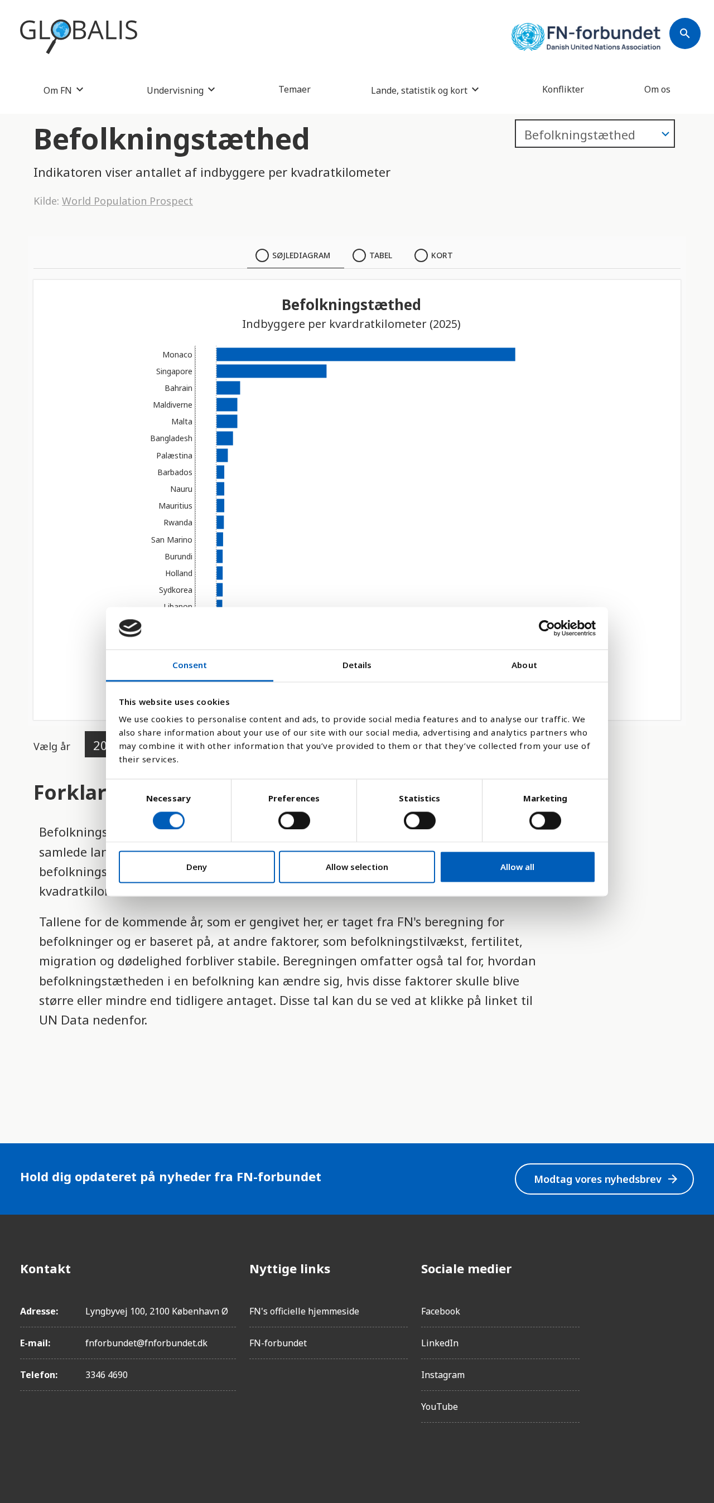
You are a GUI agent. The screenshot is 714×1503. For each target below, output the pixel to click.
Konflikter (563, 89)
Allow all (517, 867)
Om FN (58, 90)
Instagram (443, 1375)
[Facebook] (685, 1268)
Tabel (380, 255)
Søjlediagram (301, 255)
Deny (196, 867)
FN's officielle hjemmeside (304, 1311)
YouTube (439, 1406)
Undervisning (175, 90)
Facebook (440, 1311)
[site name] (78, 37)
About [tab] (524, 665)
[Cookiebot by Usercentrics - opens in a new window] (547, 628)
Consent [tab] (190, 665)
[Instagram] (685, 1299)
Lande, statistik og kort (419, 90)
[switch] (294, 820)
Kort (442, 255)
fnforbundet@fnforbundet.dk (146, 1343)
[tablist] (357, 255)
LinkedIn (440, 1343)
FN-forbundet (278, 1343)
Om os (657, 89)
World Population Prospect (127, 200)
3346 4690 (106, 1375)
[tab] (295, 255)
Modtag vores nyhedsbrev (606, 1179)
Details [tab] (357, 665)
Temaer (294, 89)
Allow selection (357, 867)
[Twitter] (685, 1331)
